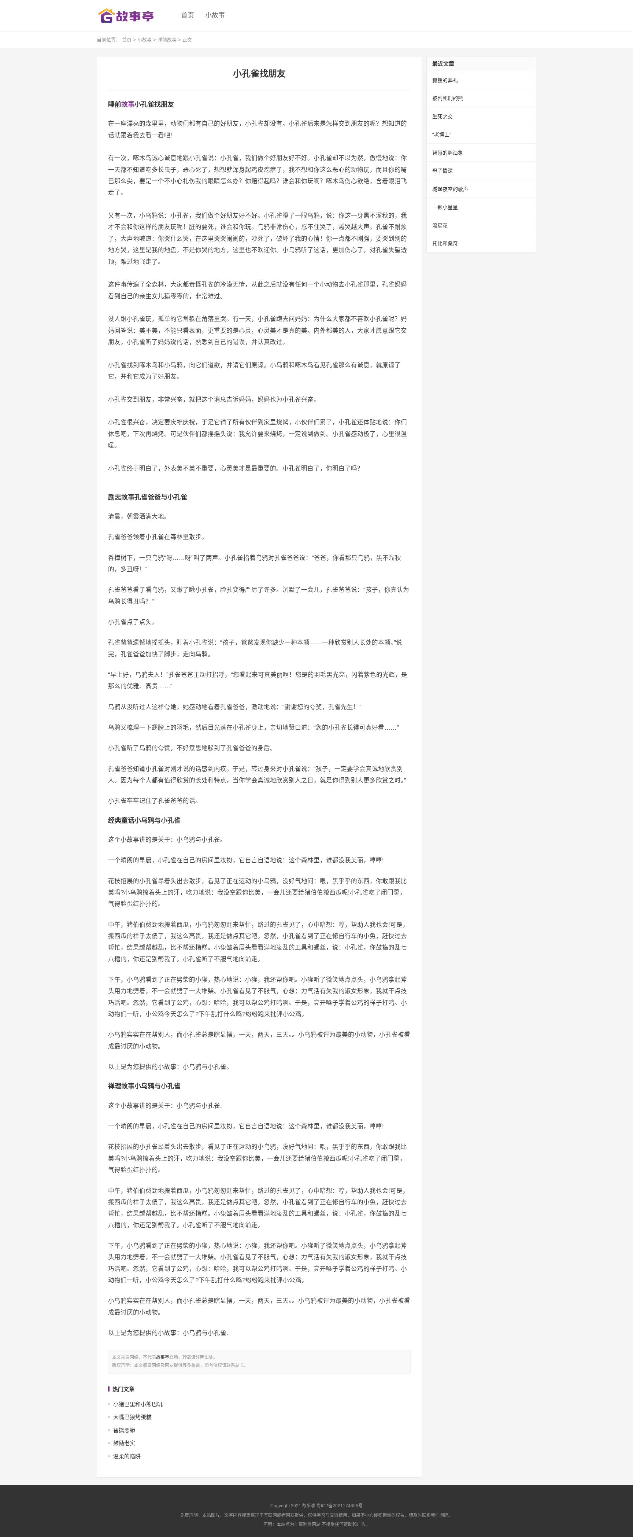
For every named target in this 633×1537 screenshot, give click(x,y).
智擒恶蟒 (124, 1430)
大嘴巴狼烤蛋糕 (132, 1417)
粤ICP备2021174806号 (339, 1505)
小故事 (215, 15)
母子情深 (442, 171)
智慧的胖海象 (447, 153)
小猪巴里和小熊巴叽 (138, 1404)
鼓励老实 (124, 1443)
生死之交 (442, 116)
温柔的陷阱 (127, 1456)
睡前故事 (167, 40)
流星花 (440, 225)
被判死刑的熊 (447, 98)
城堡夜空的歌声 (450, 189)
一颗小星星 (445, 207)
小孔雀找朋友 (259, 73)
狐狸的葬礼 (445, 80)
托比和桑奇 (445, 243)
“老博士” (441, 134)
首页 (187, 15)
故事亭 (162, 1357)
